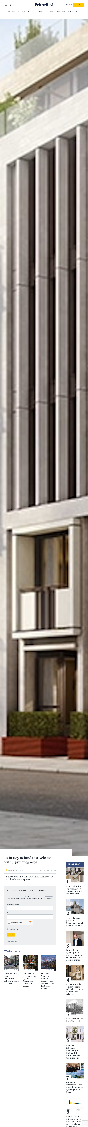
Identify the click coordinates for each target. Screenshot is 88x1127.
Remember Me (13, 929)
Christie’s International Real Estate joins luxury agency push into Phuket (74, 1087)
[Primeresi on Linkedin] (44, 870)
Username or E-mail (13, 904)
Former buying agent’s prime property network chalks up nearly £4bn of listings (74, 955)
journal (7, 11)
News (10, 870)
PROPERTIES (60, 11)
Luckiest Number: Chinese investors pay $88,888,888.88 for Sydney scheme (47, 981)
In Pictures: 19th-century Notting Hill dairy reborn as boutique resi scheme (75, 989)
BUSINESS (50, 11)
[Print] (55, 871)
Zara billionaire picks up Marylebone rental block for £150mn (74, 922)
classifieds (26, 11)
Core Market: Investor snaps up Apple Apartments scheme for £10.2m (29, 979)
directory (16, 11)
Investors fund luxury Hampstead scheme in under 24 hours (11, 978)
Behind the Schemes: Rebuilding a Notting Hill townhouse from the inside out (73, 1051)
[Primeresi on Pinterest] (51, 870)
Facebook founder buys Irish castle (74, 1019)
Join (78, 4)
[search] (10, 5)
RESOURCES (79, 11)
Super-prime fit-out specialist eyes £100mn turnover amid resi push (74, 890)
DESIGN (70, 11)
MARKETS (41, 11)
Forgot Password (12, 941)
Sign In (69, 4)
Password (10, 913)
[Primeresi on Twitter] (41, 870)
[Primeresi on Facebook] (48, 870)
